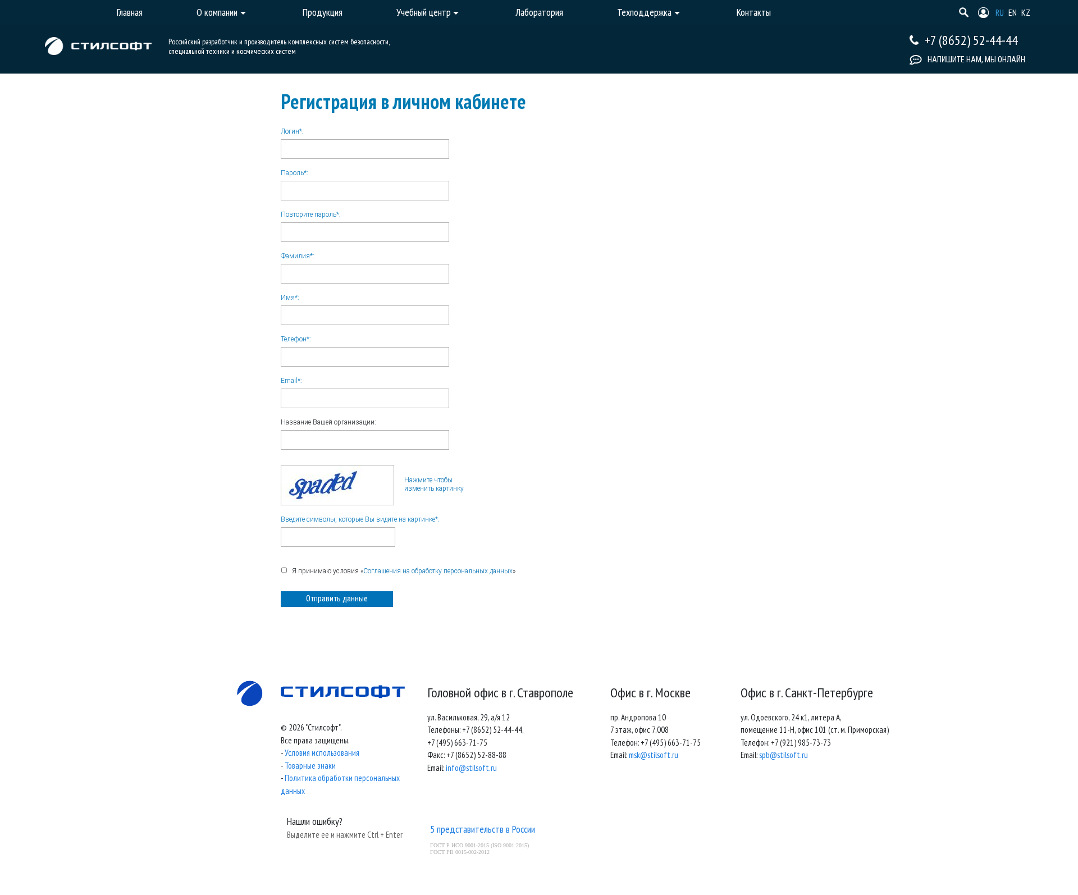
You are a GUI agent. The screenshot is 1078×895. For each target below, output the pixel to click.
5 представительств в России (482, 829)
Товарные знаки (310, 765)
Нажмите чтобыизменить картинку (434, 484)
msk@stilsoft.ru (653, 755)
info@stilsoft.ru (471, 767)
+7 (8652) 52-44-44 (971, 40)
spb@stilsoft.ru (783, 755)
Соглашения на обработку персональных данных (438, 571)
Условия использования (322, 752)
